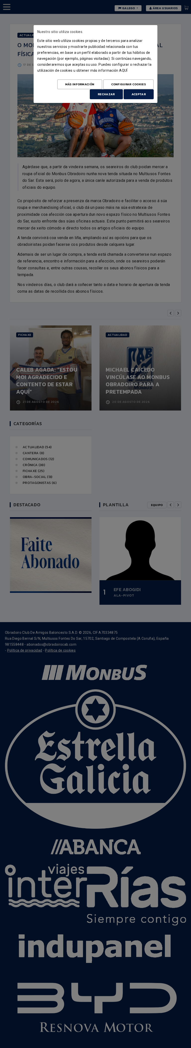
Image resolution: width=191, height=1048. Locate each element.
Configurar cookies (128, 84)
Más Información (80, 84)
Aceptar (139, 94)
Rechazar (106, 94)
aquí (123, 70)
